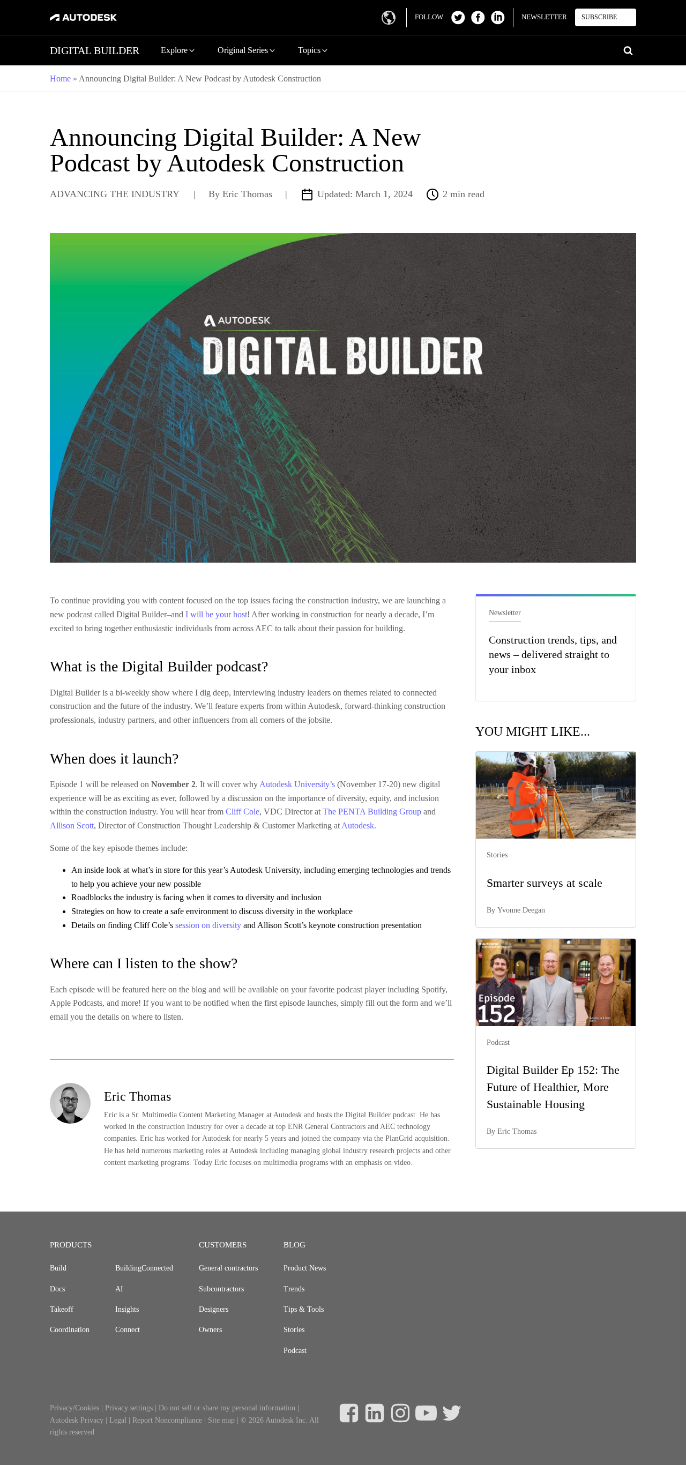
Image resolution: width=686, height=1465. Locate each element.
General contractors (228, 1268)
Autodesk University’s (296, 784)
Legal (117, 1420)
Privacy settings (129, 1408)
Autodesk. (358, 825)
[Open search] (628, 50)
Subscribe (599, 17)
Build (58, 1268)
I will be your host (216, 614)
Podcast (295, 1351)
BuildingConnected (144, 1268)
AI (119, 1289)
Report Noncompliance (167, 1420)
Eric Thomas (247, 194)
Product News (305, 1268)
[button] (178, 50)
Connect (127, 1330)
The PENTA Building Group (372, 811)
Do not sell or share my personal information (227, 1408)
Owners (210, 1330)
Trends (294, 1289)
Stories (294, 1330)
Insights (127, 1309)
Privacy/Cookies (74, 1408)
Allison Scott (72, 825)
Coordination (70, 1330)
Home (60, 78)
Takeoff (61, 1309)
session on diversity (208, 925)
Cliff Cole (242, 811)
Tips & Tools (304, 1309)
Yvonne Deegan (521, 910)
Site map (221, 1420)
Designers (213, 1309)
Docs (57, 1289)
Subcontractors (221, 1289)
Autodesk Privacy (76, 1420)
